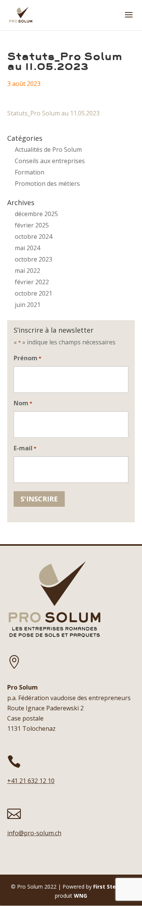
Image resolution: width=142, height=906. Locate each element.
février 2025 (32, 225)
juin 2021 (28, 304)
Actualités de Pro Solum (48, 149)
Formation (29, 172)
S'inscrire (39, 498)
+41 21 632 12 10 (31, 781)
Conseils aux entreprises (50, 161)
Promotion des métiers (47, 183)
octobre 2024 (33, 236)
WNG (80, 895)
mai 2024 (27, 248)
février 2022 (32, 282)
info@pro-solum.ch (34, 833)
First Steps (107, 886)
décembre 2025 (36, 214)
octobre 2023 (33, 259)
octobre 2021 (33, 293)
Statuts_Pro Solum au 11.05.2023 (53, 113)
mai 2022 (27, 270)
